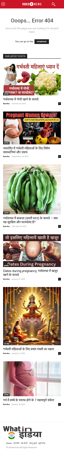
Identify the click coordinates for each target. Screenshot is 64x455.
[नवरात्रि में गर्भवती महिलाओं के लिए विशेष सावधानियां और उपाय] (32, 128)
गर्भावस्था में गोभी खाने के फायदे (21, 99)
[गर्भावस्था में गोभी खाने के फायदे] (32, 79)
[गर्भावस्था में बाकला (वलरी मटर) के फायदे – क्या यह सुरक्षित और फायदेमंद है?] (32, 189)
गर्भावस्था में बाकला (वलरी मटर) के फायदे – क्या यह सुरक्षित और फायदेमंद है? (30, 220)
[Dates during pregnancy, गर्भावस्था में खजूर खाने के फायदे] (32, 250)
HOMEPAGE (42, 42)
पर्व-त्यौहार (7, 344)
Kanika (6, 103)
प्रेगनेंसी (6, 94)
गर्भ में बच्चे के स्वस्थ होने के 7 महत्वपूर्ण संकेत (28, 400)
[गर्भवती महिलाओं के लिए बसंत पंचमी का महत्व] (32, 316)
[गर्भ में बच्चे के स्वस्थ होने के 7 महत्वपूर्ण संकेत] (32, 378)
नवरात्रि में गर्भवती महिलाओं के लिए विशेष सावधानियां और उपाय (26, 150)
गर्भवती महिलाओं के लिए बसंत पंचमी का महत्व (28, 349)
